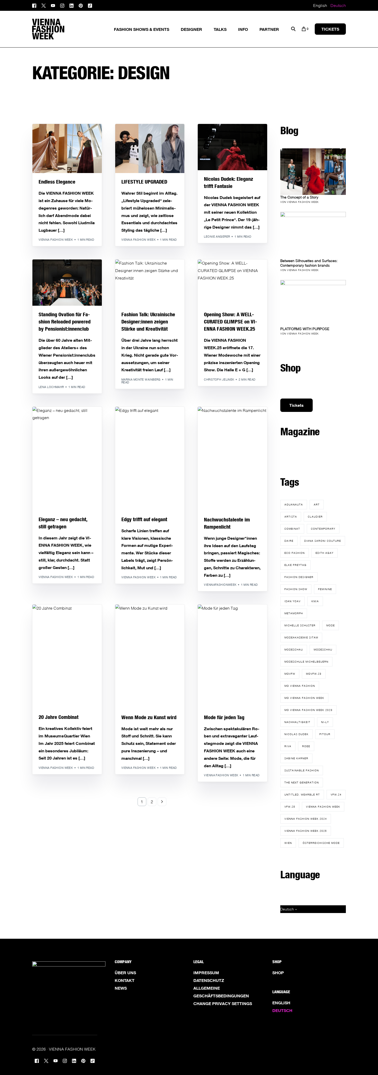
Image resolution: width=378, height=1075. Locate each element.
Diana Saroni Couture (322, 540)
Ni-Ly (325, 722)
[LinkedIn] (71, 5)
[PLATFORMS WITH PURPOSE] (313, 303)
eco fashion (294, 552)
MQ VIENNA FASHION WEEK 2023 (308, 709)
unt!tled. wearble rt (302, 794)
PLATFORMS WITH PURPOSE (304, 329)
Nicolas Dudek (296, 734)
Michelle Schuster (300, 625)
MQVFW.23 (313, 673)
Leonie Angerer (217, 236)
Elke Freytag (295, 564)
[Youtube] (53, 5)
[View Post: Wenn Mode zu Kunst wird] (150, 656)
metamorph (293, 613)
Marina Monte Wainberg (141, 379)
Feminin (46, 138)
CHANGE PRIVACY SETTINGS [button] (222, 1003)
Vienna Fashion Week (56, 239)
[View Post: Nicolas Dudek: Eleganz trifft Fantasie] (232, 147)
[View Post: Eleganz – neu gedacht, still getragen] (67, 459)
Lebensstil (87, 270)
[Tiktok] (90, 5)
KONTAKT (124, 980)
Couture (47, 134)
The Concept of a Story (299, 197)
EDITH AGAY (325, 552)
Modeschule (74, 417)
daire (288, 540)
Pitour (324, 734)
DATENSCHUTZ (208, 980)
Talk (139, 270)
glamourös (63, 138)
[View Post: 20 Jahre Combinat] (67, 656)
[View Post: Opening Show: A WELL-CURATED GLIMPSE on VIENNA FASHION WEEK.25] (232, 282)
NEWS (121, 988)
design (62, 134)
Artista (290, 516)
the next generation (301, 782)
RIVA (287, 746)
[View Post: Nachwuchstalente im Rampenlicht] (232, 459)
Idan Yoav (292, 601)
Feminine (325, 589)
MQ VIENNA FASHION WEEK (304, 697)
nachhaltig (246, 138)
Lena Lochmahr (51, 387)
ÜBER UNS (125, 972)
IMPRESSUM (206, 972)
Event (239, 270)
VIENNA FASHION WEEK (323, 806)
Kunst (141, 615)
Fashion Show (80, 134)
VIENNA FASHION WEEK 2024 (305, 818)
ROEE (306, 746)
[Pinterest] (80, 5)
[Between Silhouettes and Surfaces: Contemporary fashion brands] (313, 235)
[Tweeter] (43, 5)
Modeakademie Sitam (301, 637)
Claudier (315, 516)
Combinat (48, 615)
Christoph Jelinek (219, 379)
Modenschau (61, 274)
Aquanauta (293, 504)
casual (129, 134)
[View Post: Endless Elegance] (67, 148)
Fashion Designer (298, 577)
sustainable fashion (301, 770)
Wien (288, 842)
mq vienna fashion (299, 685)
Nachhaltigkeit (297, 722)
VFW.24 (336, 794)
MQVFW (289, 673)
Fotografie (239, 274)
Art (317, 504)
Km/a (315, 601)
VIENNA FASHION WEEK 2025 (305, 830)
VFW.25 (289, 806)
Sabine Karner (296, 758)
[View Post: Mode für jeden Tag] (232, 656)
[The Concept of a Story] (313, 171)
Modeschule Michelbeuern (306, 661)
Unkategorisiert (137, 138)
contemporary (323, 528)
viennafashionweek (220, 584)
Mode (79, 138)
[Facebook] (35, 5)
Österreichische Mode (321, 842)
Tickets (296, 405)
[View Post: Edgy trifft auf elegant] (150, 459)
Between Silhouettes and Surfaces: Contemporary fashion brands (309, 262)
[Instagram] (62, 5)
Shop (278, 972)
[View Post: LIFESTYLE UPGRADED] (150, 148)
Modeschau (293, 649)
